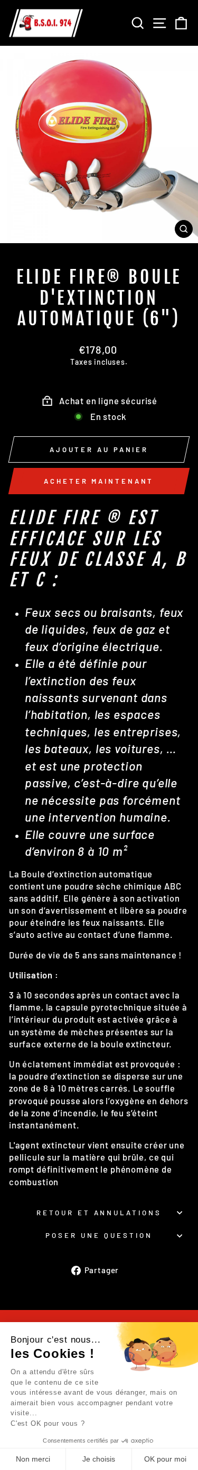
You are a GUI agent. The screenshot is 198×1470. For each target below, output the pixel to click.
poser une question (99, 1235)
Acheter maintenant (99, 481)
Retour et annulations (99, 1212)
